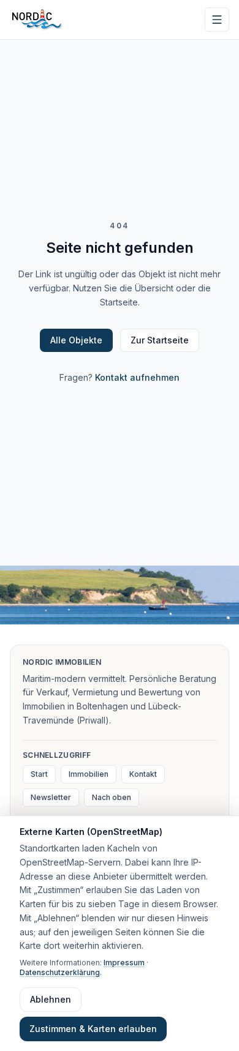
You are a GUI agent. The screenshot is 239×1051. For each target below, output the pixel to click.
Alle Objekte (76, 340)
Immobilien (88, 774)
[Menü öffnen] (217, 19)
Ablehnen (50, 999)
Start (39, 774)
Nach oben (111, 797)
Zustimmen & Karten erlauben (93, 1028)
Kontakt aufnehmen (137, 377)
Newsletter (51, 797)
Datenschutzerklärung (60, 972)
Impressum (124, 962)
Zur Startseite (160, 340)
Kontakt (143, 774)
